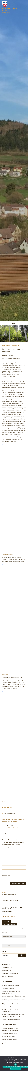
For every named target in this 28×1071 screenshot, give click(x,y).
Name (4, 868)
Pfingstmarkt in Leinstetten (8, 973)
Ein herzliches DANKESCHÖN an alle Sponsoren (13, 996)
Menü (14, 323)
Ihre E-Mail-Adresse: (7, 911)
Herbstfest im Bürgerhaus (8, 988)
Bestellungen (5, 970)
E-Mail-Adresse (6, 875)
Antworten (9, 834)
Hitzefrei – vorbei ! (6, 1007)
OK (15, 1064)
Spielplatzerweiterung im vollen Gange (11, 1004)
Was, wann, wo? (6, 976)
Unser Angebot (5, 967)
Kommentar (5, 848)
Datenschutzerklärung (17, 928)
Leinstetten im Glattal (10, 9)
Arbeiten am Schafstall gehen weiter (10, 985)
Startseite (4, 964)
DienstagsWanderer (10, 813)
